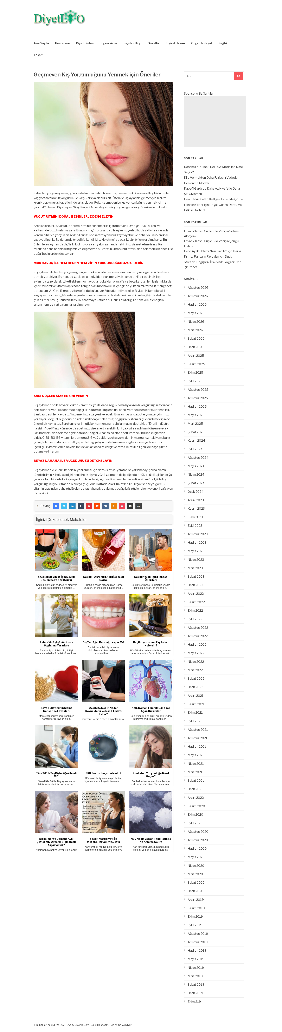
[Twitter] (64, 506)
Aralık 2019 (196, 900)
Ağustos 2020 (198, 832)
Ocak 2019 (195, 993)
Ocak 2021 (195, 789)
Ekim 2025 (195, 372)
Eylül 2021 (195, 721)
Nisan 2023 (196, 560)
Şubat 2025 (196, 432)
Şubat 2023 (196, 576)
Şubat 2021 (196, 780)
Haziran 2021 (197, 746)
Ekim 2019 (195, 916)
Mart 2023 (195, 568)
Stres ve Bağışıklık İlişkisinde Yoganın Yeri (212, 262)
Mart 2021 (195, 772)
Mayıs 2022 (196, 653)
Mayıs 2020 (196, 857)
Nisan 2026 (196, 322)
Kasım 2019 (196, 908)
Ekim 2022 (195, 610)
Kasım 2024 (196, 440)
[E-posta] (130, 506)
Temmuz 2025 (198, 398)
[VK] (105, 506)
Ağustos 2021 (198, 730)
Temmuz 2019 (198, 942)
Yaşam (39, 55)
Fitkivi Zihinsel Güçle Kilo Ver (204, 231)
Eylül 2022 (195, 619)
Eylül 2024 (195, 449)
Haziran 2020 (197, 848)
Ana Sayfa (41, 43)
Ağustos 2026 (198, 288)
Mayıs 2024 (196, 466)
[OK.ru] (113, 506)
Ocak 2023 (195, 585)
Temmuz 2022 (198, 636)
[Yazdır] (138, 506)
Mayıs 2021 (196, 755)
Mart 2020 (195, 874)
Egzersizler (109, 43)
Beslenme (62, 43)
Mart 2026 (195, 330)
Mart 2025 (195, 424)
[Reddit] (97, 506)
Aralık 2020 (196, 798)
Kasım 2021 (196, 704)
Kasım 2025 (196, 364)
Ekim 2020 (195, 814)
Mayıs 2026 (196, 313)
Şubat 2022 (196, 678)
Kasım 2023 (196, 508)
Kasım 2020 (196, 806)
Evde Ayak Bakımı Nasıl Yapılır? (205, 251)
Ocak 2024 (195, 492)
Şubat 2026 (196, 338)
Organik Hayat (201, 43)
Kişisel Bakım (175, 43)
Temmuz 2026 (198, 296)
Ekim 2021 (195, 712)
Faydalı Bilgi (132, 43)
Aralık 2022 (196, 594)
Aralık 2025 (196, 356)
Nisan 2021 (196, 764)
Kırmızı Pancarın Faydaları (201, 256)
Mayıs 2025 (196, 415)
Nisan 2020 (196, 866)
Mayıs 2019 (196, 959)
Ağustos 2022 (198, 628)
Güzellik (153, 43)
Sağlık (223, 43)
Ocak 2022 (195, 687)
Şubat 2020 (196, 882)
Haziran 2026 (197, 304)
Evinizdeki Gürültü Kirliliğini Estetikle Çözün (213, 199)
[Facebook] (56, 506)
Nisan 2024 (196, 474)
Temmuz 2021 (197, 738)
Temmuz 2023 (198, 534)
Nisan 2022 (196, 662)
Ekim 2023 (195, 517)
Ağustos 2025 (198, 390)
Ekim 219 (194, 1002)
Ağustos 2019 (198, 934)
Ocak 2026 (195, 347)
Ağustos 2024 (198, 458)
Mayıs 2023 (196, 551)
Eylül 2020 (195, 823)
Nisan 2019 (196, 968)
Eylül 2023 (195, 526)
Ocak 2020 (195, 891)
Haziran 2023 (197, 542)
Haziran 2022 (197, 644)
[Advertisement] (215, 121)
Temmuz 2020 (198, 840)
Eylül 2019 (195, 925)
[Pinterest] (89, 506)
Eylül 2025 (195, 381)
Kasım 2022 (196, 602)
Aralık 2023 (196, 500)
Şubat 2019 (196, 984)
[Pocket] (122, 506)
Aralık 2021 (196, 696)
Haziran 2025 (197, 406)
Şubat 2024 (196, 483)
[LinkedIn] (72, 506)
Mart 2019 (195, 976)
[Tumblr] (80, 506)
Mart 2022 (195, 670)
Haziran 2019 (197, 950)
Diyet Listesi (85, 43)
